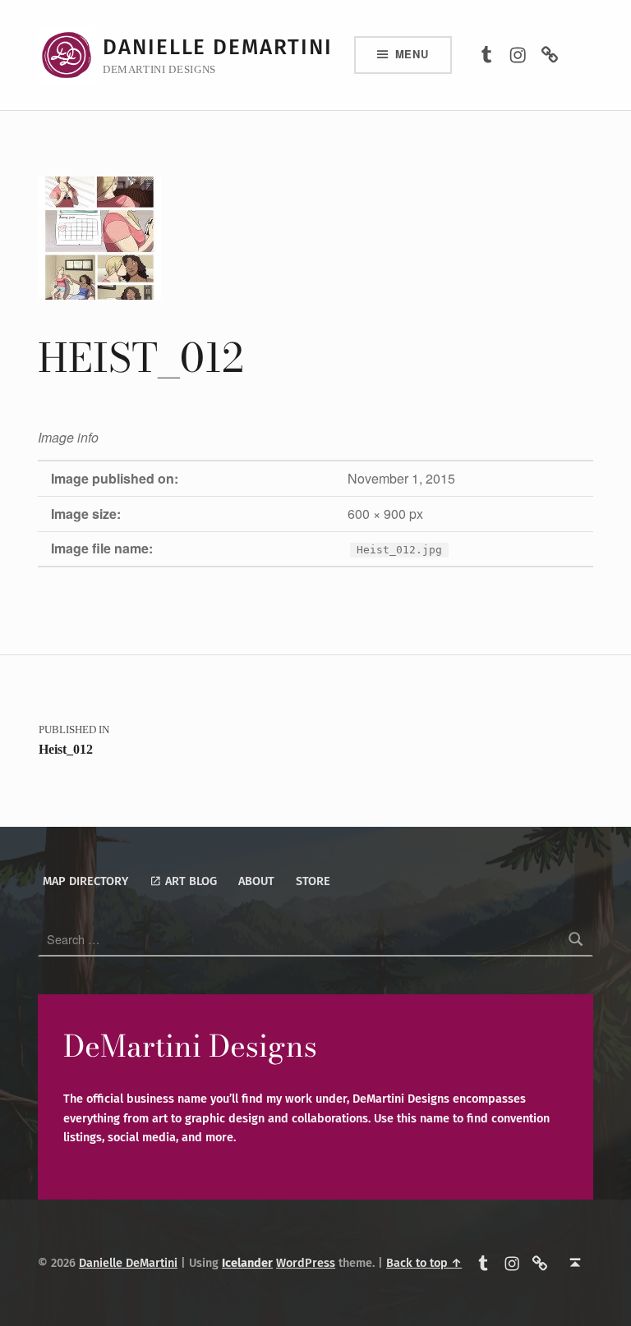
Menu (412, 54)
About (256, 881)
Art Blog (189, 881)
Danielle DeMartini (218, 47)
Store (313, 881)
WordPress (305, 1262)
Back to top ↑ (424, 1262)
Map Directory (85, 881)
